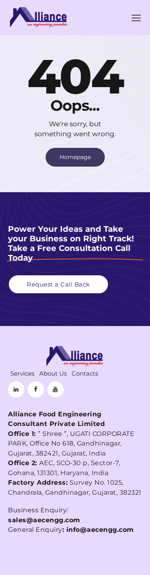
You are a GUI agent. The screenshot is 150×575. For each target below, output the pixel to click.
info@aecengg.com (100, 529)
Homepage (75, 157)
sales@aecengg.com (44, 520)
